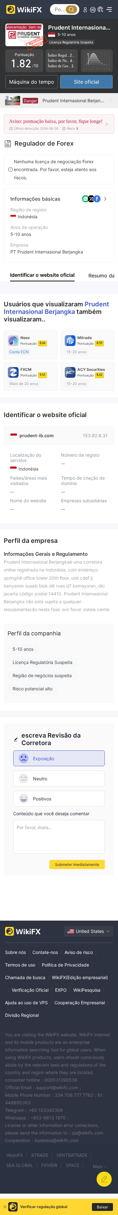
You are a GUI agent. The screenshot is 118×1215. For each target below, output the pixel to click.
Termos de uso (20, 964)
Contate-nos (45, 952)
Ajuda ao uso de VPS (26, 1002)
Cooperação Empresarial (79, 1002)
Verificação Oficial (30, 990)
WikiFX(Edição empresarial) (80, 977)
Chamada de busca (25, 977)
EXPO (61, 990)
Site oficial (86, 82)
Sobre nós (15, 952)
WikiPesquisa (86, 990)
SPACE (72, 1165)
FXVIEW (49, 1165)
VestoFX (14, 1155)
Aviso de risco (79, 952)
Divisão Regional (22, 1015)
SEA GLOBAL (19, 1165)
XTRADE (39, 1155)
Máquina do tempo (31, 82)
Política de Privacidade (65, 964)
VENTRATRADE (71, 1155)
